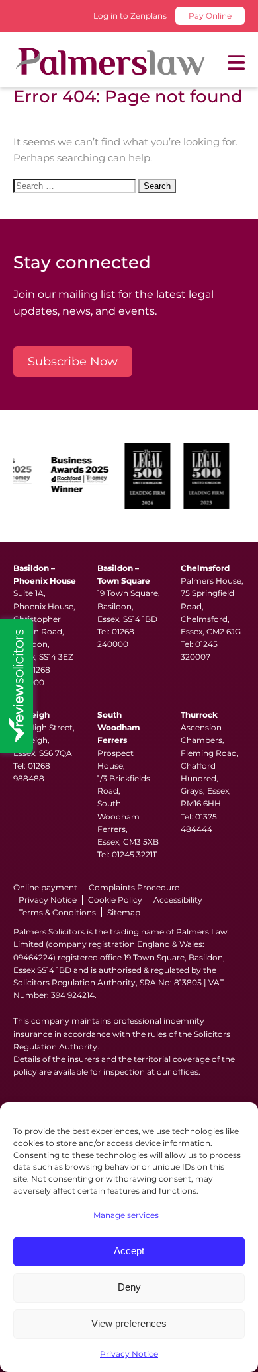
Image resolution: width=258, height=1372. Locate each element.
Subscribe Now (73, 361)
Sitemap (123, 912)
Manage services (126, 1215)
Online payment (45, 887)
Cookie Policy (115, 900)
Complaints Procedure (134, 887)
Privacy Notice (129, 1354)
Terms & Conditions (57, 912)
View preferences (129, 1323)
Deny (129, 1287)
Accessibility (177, 900)
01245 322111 (135, 854)
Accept (129, 1250)
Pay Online (210, 15)
